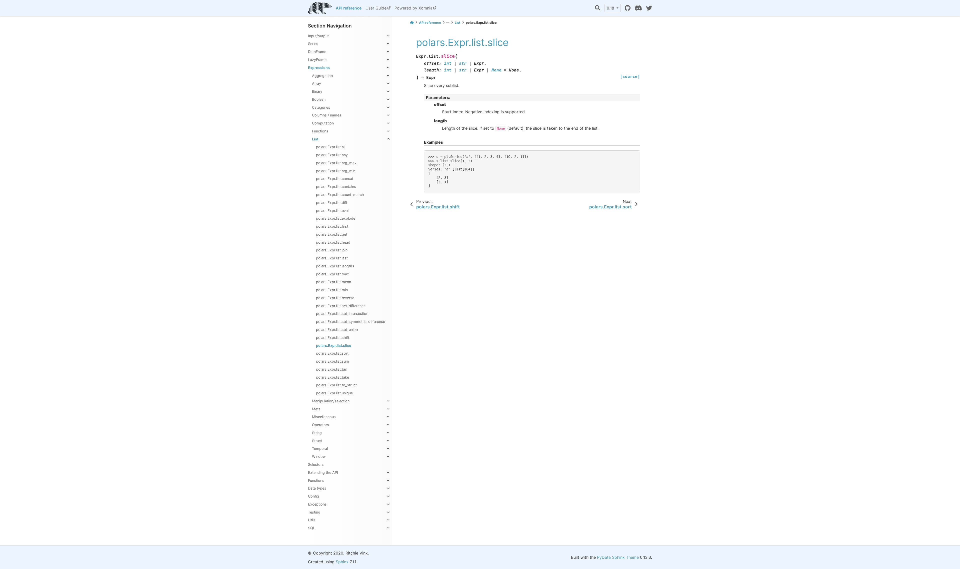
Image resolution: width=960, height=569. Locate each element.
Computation (323, 123)
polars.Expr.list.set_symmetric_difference (350, 321)
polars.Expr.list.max (332, 274)
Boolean (319, 99)
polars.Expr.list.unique (334, 393)
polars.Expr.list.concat (334, 178)
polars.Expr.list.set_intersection (342, 313)
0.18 (611, 7)
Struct (317, 441)
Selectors (316, 464)
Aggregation (322, 75)
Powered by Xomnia (413, 7)
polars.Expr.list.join (332, 250)
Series (313, 43)
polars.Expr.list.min (332, 290)
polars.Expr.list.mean (333, 282)
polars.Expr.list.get (331, 234)
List (315, 139)
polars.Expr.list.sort (332, 353)
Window (319, 456)
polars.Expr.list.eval (332, 210)
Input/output (318, 36)
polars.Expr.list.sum (332, 361)
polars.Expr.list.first (332, 226)
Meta (316, 409)
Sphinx (342, 561)
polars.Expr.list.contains (336, 186)
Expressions (319, 67)
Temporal (320, 448)
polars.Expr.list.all (330, 147)
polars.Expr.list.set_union (337, 329)
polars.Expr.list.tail (331, 369)
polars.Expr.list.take (332, 377)
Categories (321, 107)
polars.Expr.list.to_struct (336, 385)
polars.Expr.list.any (332, 155)
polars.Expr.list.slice (333, 345)
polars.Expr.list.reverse (335, 298)
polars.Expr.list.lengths (335, 266)
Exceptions (317, 504)
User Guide (376, 7)
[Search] (597, 8)
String (317, 433)
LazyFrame (317, 59)
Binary (317, 91)
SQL (311, 528)
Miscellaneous (324, 417)
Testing (314, 512)
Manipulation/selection (331, 401)
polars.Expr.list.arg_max (336, 163)
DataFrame (317, 51)
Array (316, 83)
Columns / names (326, 115)
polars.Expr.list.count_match (340, 194)
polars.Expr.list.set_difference (341, 306)
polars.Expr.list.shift (332, 337)
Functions (320, 131)
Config (313, 496)
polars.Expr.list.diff (331, 202)
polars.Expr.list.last (332, 258)
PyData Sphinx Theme (618, 557)
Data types (317, 488)
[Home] (412, 22)
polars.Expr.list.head (333, 242)
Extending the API (323, 472)
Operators (320, 425)
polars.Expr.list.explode (335, 218)
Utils (312, 520)
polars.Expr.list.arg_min (335, 171)
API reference (349, 7)
